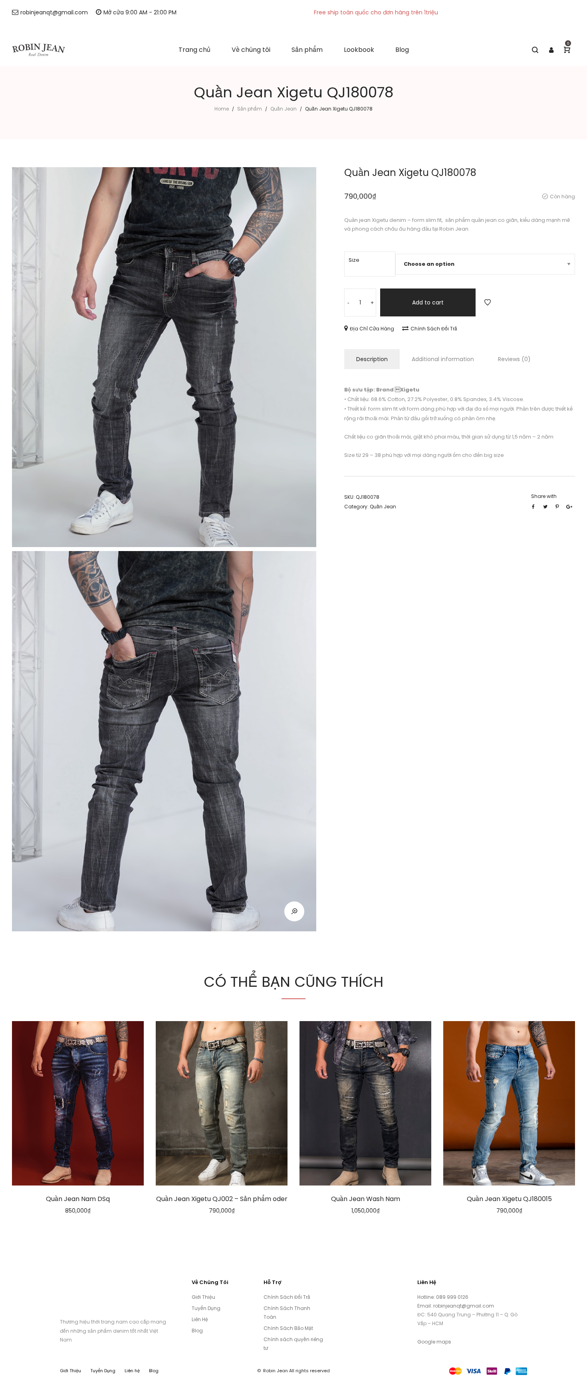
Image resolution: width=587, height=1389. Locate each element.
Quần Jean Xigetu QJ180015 (509, 1198)
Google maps (434, 1341)
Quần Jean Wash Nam (365, 1198)
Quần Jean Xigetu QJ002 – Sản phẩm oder (222, 1198)
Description (372, 359)
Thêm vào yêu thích (488, 302)
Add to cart (428, 302)
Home (221, 108)
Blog (197, 1330)
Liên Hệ (200, 1319)
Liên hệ (132, 1370)
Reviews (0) (514, 359)
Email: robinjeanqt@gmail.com (455, 1305)
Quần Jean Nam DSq (78, 1198)
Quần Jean (283, 108)
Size (354, 260)
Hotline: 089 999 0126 (443, 1297)
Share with (544, 496)
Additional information (443, 359)
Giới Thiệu (203, 1297)
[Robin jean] (38, 50)
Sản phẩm (249, 108)
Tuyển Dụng (206, 1308)
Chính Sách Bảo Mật (288, 1328)
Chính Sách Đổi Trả (434, 328)
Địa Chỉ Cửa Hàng (372, 328)
